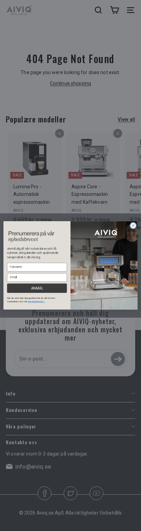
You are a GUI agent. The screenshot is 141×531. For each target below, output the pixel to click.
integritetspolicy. (36, 301)
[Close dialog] (133, 226)
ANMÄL (37, 288)
